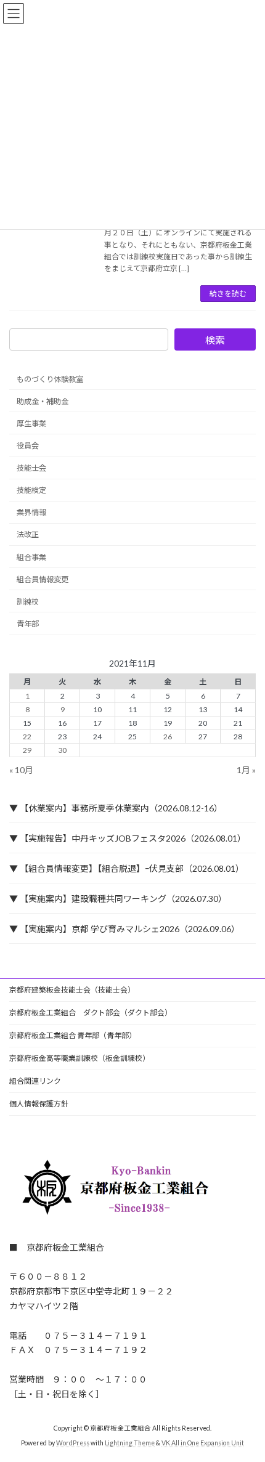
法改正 (28, 535)
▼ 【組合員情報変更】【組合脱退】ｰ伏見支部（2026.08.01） (126, 868)
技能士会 (31, 468)
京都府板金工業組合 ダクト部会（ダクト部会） (90, 1012)
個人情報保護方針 (38, 1103)
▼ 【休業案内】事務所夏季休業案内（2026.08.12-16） (115, 808)
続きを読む (228, 293)
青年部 (28, 623)
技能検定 (31, 490)
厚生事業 (31, 423)
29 (27, 750)
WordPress (72, 1443)
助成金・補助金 (42, 401)
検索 (215, 340)
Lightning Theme (130, 1443)
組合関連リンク (35, 1081)
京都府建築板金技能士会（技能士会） (72, 989)
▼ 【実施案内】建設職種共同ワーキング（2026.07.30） (118, 898)
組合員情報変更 (42, 579)
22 (27, 736)
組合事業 (31, 557)
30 (62, 750)
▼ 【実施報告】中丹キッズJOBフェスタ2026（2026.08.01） (127, 838)
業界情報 (31, 512)
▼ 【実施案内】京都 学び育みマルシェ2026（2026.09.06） (124, 929)
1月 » (246, 770)
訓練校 (28, 601)
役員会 (28, 445)
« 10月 (21, 770)
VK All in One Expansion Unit (202, 1443)
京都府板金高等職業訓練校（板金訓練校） (79, 1058)
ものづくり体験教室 (50, 379)
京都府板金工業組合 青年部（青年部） (72, 1035)
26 (167, 736)
